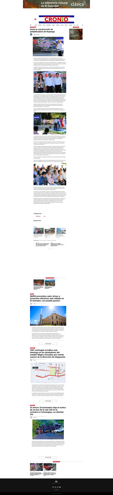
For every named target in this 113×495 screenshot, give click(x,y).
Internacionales (48, 25)
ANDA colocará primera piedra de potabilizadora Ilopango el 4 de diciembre (49, 235)
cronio (35, 360)
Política (44, 25)
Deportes (62, 25)
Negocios (53, 25)
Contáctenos (56, 489)
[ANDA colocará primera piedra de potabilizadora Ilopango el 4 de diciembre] (50, 231)
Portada (36, 25)
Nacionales (39, 25)
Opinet (74, 25)
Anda (40, 240)
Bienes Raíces (58, 25)
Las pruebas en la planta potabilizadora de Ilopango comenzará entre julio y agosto (60, 235)
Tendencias (70, 25)
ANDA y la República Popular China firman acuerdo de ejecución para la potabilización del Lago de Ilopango (38, 235)
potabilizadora (53, 240)
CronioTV (66, 25)
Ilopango (48, 240)
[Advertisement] (49, 262)
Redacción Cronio (36, 34)
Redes (77, 25)
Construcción (44, 240)
